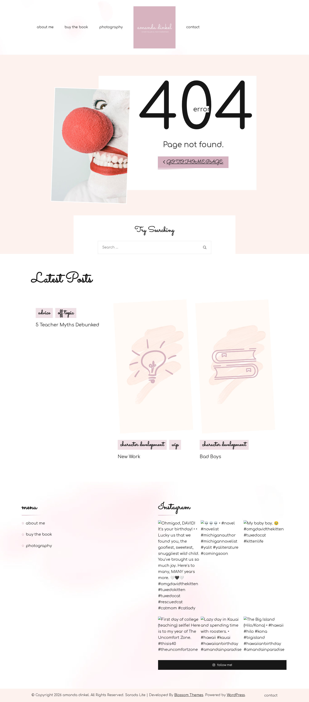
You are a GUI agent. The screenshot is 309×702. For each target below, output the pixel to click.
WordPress (236, 695)
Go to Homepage (194, 162)
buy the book (76, 27)
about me (45, 27)
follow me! (224, 665)
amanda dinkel (76, 695)
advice (44, 313)
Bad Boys (210, 456)
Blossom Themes (188, 695)
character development (142, 444)
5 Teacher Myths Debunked (67, 324)
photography (111, 27)
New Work (129, 456)
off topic (66, 313)
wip (175, 444)
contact (192, 27)
